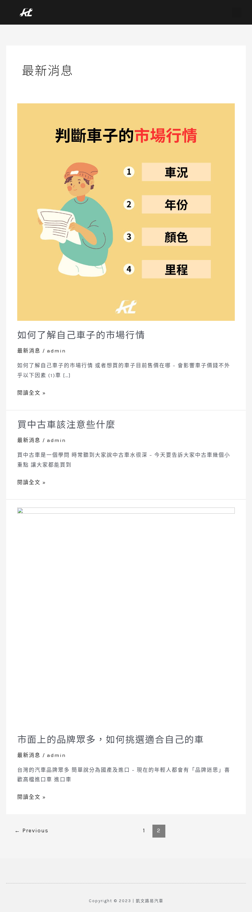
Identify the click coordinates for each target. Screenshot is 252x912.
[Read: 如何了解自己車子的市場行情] (125, 211)
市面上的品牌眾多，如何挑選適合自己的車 (110, 739)
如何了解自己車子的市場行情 (81, 334)
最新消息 (29, 351)
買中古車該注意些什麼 (66, 424)
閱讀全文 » (31, 392)
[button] (236, 12)
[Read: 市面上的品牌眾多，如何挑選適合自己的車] (125, 616)
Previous (31, 830)
